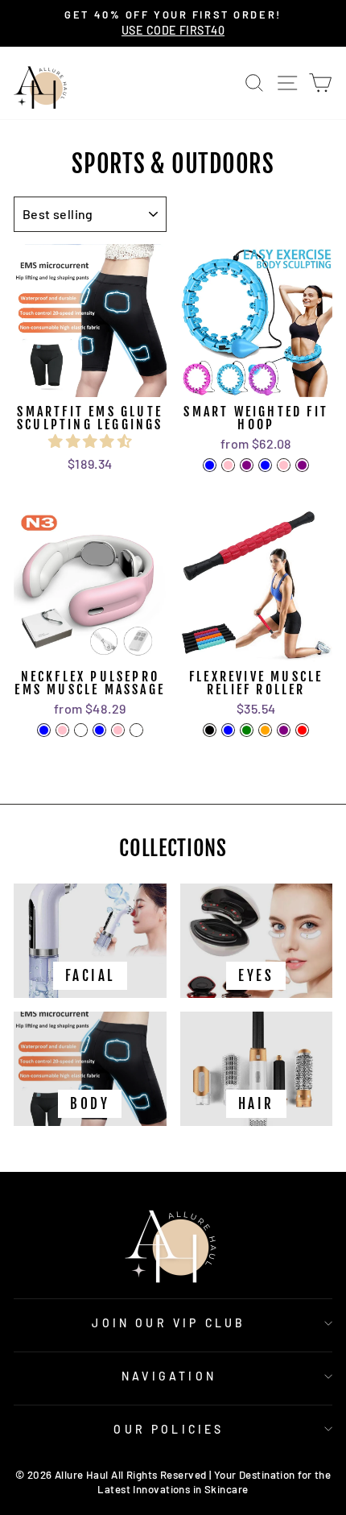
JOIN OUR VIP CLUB (168, 1323)
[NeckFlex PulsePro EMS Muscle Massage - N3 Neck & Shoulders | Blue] (44, 730)
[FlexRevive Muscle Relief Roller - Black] (210, 730)
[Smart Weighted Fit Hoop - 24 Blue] (210, 465)
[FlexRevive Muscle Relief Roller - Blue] (228, 730)
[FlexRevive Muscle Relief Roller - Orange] (265, 730)
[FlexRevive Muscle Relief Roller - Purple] (284, 730)
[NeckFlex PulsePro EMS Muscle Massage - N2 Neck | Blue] (99, 730)
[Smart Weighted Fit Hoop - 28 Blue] (265, 465)
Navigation (169, 1376)
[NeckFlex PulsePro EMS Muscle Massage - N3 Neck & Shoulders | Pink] (62, 730)
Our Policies (168, 1429)
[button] (89, 441)
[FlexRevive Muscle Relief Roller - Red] (302, 730)
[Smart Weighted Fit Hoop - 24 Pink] (228, 465)
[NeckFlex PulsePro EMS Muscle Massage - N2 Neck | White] (136, 730)
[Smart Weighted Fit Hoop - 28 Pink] (284, 465)
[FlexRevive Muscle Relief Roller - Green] (247, 730)
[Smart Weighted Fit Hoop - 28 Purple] (302, 465)
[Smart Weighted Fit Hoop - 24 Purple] (247, 465)
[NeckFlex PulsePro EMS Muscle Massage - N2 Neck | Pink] (118, 730)
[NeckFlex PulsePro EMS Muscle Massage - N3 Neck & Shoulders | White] (81, 730)
